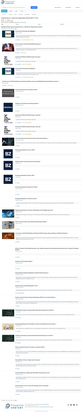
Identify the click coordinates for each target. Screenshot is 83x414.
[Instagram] (76, 406)
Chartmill (5, 85)
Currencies (21, 14)
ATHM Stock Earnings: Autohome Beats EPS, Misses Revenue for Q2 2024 (35, 310)
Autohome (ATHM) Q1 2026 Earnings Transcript (28, 57)
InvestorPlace (19, 317)
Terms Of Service (50, 406)
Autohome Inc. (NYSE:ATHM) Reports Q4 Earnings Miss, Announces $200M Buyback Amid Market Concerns (30, 81)
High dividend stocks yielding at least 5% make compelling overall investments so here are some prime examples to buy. (41, 328)
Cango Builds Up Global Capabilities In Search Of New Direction (32, 272)
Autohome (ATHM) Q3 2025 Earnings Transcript (28, 115)
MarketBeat (18, 77)
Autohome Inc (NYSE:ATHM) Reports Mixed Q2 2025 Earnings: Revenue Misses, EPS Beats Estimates (42, 233)
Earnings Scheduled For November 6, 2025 (26, 89)
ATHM (36, 18)
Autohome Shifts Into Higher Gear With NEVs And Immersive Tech (32, 372)
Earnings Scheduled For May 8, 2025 (25, 175)
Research (62, 24)
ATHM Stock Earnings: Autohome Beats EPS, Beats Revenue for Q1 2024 (34, 335)
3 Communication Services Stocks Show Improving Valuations (32, 138)
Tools (22, 11)
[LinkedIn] (74, 406)
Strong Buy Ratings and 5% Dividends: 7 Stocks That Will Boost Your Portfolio (36, 324)
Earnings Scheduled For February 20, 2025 (26, 187)
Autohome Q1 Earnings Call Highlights (25, 68)
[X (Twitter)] (68, 406)
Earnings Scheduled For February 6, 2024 (26, 198)
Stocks (10, 11)
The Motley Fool (19, 64)
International (27, 14)
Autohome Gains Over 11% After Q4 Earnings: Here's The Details (32, 385)
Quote (17, 24)
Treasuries (34, 14)
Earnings (24, 52)
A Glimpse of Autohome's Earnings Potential (27, 103)
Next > (16, 28)
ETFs (16, 11)
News (15, 14)
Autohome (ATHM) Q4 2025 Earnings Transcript (28, 126)
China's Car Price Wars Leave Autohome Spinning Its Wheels (31, 221)
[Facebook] (71, 406)
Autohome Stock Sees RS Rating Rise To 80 (27, 285)
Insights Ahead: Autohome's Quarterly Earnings (28, 161)
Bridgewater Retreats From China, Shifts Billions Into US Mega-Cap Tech (34, 210)
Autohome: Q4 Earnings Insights (24, 261)
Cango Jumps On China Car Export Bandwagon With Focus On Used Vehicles (35, 297)
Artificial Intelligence (28, 64)
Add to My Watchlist (22, 22)
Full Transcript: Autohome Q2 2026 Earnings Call (28, 44)
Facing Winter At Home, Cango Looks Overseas (28, 360)
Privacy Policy (42, 406)
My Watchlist (68, 7)
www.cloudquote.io (45, 404)
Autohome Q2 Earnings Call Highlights (25, 31)
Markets (4, 11)
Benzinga (18, 52)
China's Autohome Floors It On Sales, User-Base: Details (30, 347)
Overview (10, 14)
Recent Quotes (58, 7)
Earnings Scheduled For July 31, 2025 (25, 150)
